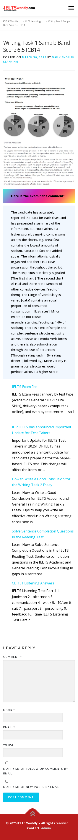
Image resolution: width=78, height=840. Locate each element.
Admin (46, 828)
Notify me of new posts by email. (31, 787)
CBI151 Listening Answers (33, 583)
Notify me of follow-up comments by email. (35, 771)
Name (9, 709)
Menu (71, 8)
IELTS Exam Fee (24, 386)
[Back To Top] (32, 814)
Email (9, 727)
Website (10, 745)
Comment (12, 657)
